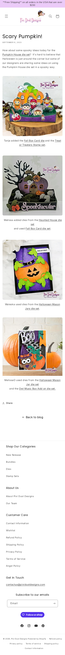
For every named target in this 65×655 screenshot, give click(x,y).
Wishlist (10, 530)
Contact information (34, 648)
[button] (6, 16)
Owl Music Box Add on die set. (37, 388)
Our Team (11, 503)
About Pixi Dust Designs (20, 496)
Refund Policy (14, 537)
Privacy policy (16, 644)
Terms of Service (16, 559)
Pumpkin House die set (16, 54)
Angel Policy (13, 566)
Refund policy (55, 639)
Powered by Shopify (37, 639)
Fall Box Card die (34, 140)
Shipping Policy (15, 544)
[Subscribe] (54, 603)
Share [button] (9, 403)
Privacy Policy (14, 551)
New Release (13, 455)
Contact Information (17, 523)
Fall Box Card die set (38, 228)
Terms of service (33, 644)
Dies (8, 469)
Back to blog (34, 417)
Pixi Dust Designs (19, 639)
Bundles (10, 462)
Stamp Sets (12, 476)
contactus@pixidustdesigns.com (25, 584)
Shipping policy (51, 644)
